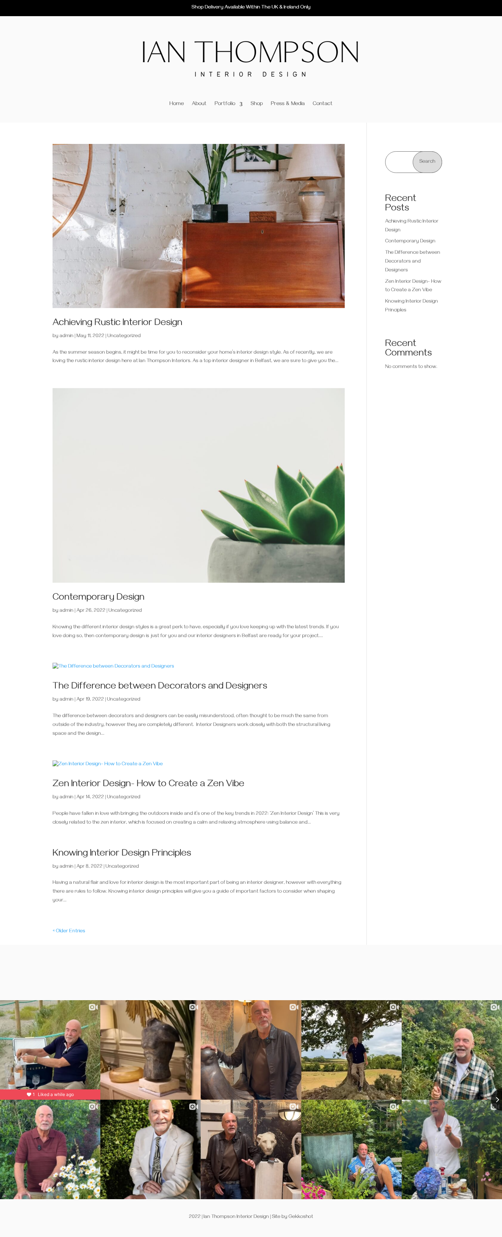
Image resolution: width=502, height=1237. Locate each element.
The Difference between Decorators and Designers (160, 687)
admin (66, 336)
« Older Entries (69, 932)
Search (427, 162)
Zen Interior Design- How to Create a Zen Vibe (148, 785)
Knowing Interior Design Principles (122, 854)
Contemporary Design (98, 598)
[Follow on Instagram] (251, 972)
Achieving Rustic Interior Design (117, 324)
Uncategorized (124, 336)
